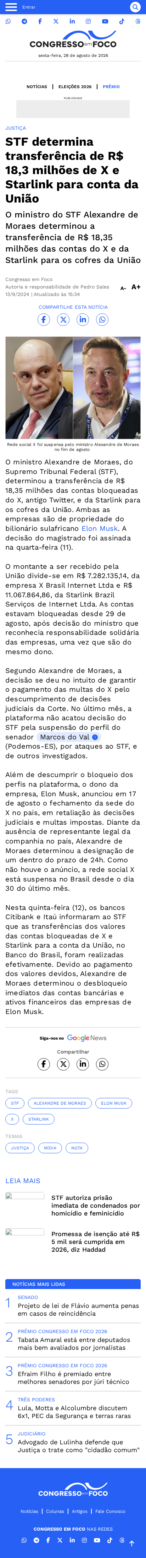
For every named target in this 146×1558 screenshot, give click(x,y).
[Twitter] (56, 21)
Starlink (38, 1119)
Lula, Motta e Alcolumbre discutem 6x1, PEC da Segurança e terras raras (74, 1411)
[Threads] (137, 21)
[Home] (73, 39)
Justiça (20, 1147)
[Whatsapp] (8, 21)
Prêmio (111, 86)
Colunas (55, 1511)
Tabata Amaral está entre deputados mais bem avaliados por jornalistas (74, 1343)
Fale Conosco (110, 1511)
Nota (77, 1147)
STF (15, 1103)
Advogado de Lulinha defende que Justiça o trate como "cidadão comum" (79, 1446)
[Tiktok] (121, 21)
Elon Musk (100, 528)
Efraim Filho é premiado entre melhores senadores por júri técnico (73, 1377)
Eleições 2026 (74, 86)
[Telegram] (24, 21)
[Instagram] (88, 21)
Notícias (37, 86)
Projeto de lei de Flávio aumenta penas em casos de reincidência (78, 1309)
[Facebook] (40, 21)
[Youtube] (105, 21)
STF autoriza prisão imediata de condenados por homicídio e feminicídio (95, 1205)
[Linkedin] (72, 21)
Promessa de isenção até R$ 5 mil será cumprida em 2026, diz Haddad (95, 1241)
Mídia (50, 1147)
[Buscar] (135, 7)
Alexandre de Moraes (60, 1103)
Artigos (80, 1511)
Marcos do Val (65, 737)
